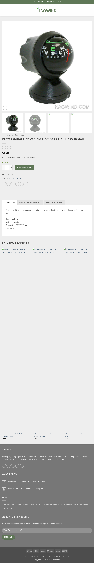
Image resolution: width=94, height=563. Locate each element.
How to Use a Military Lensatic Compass (25, 488)
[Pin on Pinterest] (22, 184)
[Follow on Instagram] (8, 466)
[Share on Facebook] (8, 184)
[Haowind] (47, 10)
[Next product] (4, 147)
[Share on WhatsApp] (4, 184)
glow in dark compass (51, 504)
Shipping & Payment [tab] (55, 202)
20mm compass (22, 504)
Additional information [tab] (30, 202)
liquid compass (66, 504)
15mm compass (8, 504)
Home (4, 135)
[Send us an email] (17, 466)
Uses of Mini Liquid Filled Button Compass (26, 481)
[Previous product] (9, 147)
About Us (34, 556)
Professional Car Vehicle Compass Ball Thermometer (77, 435)
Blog (48, 556)
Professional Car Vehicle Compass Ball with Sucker (46, 435)
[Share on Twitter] (13, 184)
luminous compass (81, 504)
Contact (66, 556)
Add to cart (24, 167)
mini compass (7, 508)
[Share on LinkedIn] (26, 184)
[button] (3, 10)
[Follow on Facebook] (4, 466)
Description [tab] (9, 202)
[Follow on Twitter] (13, 466)
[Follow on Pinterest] (22, 466)
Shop (42, 556)
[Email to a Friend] (17, 184)
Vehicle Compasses (16, 135)
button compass (35, 504)
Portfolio (56, 556)
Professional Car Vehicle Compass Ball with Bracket (15, 435)
